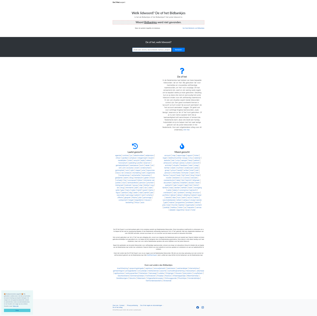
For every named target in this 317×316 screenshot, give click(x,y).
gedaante (119, 178)
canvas (198, 207)
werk (184, 198)
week (173, 168)
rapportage (181, 155)
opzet (145, 190)
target (131, 200)
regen (165, 158)
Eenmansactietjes (137, 276)
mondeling (137, 173)
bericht (188, 180)
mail (196, 170)
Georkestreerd (123, 276)
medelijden (122, 160)
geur (123, 190)
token (180, 207)
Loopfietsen (198, 273)
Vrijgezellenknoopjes (155, 278)
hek (173, 160)
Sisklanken (143, 273)
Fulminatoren (151, 276)
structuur (196, 193)
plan (140, 198)
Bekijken (178, 50)
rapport (190, 155)
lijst (183, 180)
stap (140, 185)
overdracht (167, 193)
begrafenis (139, 200)
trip (125, 180)
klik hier (187, 130)
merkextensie (153, 271)
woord (172, 175)
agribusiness (119, 273)
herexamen (146, 175)
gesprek (127, 198)
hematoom (139, 178)
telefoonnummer (175, 158)
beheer (184, 188)
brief (192, 170)
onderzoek (189, 168)
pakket (196, 160)
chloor (118, 158)
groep (167, 170)
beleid (193, 195)
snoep (192, 200)
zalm (132, 170)
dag (130, 193)
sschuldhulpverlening (176, 271)
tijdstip (146, 185)
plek (136, 188)
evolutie (130, 168)
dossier (191, 183)
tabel (178, 180)
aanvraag (129, 195)
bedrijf (179, 170)
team (198, 183)
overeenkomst (169, 180)
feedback (184, 165)
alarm (126, 178)
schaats (119, 180)
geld (166, 202)
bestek (177, 188)
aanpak (184, 160)
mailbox (174, 207)
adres (196, 168)
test (190, 185)
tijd (183, 175)
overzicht (196, 163)
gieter (146, 178)
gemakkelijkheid (122, 165)
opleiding (132, 163)
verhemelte (135, 175)
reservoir (147, 163)
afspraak (196, 180)
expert (180, 185)
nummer (180, 168)
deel (190, 165)
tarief (139, 190)
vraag (196, 165)
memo (151, 190)
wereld (168, 198)
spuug (135, 185)
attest (179, 200)
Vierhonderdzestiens (154, 281)
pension (142, 183)
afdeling (187, 195)
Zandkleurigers (122, 278)
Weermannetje (192, 276)
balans (175, 190)
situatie (176, 165)
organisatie (190, 205)
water (135, 193)
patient (137, 195)
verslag (188, 193)
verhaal (175, 163)
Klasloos (168, 276)
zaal (141, 188)
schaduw (132, 158)
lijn (118, 188)
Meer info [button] (15, 306)
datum (197, 202)
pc (131, 155)
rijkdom (165, 188)
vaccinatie (121, 195)
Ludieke (161, 273)
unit (123, 168)
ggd (186, 185)
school (173, 170)
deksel (173, 195)
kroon (152, 178)
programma (180, 202)
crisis (178, 160)
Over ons (115, 305)
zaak (150, 188)
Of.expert (119, 2)
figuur (118, 193)
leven (188, 210)
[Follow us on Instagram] (202, 308)
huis (178, 198)
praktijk (166, 207)
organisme (151, 173)
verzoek (194, 178)
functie (174, 205)
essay (185, 158)
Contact (121, 305)
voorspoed (132, 180)
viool (124, 183)
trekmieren (171, 268)
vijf (120, 168)
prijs (164, 205)
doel (168, 205)
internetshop (194, 268)
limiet (198, 175)
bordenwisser (124, 175)
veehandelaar (182, 268)
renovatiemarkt (160, 268)
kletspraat (119, 185)
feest (190, 160)
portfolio (166, 195)
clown (137, 168)
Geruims (132, 278)
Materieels (141, 278)
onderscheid (145, 168)
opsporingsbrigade (136, 268)
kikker (140, 180)
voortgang (198, 188)
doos (118, 173)
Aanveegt (153, 273)
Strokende (167, 281)
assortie (163, 271)
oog (152, 185)
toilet (130, 160)
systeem (181, 193)
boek (179, 175)
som (127, 170)
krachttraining (122, 268)
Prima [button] (17, 310)
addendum (149, 155)
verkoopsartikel (132, 273)
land (187, 175)
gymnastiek (119, 170)
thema (134, 198)
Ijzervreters (187, 273)
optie (118, 190)
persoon (168, 173)
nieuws (147, 200)
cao (145, 188)
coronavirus (183, 190)
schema (149, 195)
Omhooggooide (171, 278)
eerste (199, 200)
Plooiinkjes (182, 278)
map (174, 155)
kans (128, 190)
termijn (167, 168)
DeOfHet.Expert (152, 255)
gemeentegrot (118, 271)
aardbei (125, 158)
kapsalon (191, 207)
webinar (197, 158)
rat (122, 173)
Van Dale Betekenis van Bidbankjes (193, 28)
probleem (189, 202)
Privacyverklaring (132, 305)
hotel (193, 210)
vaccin (189, 198)
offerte (120, 198)
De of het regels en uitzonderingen (151, 305)
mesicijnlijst (190, 271)
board (151, 158)
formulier (185, 173)
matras (171, 202)
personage (147, 198)
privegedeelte (131, 271)
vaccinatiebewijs (169, 200)
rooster (168, 178)
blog (131, 178)
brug (122, 188)
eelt (143, 173)
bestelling (129, 202)
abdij (143, 160)
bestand (176, 178)
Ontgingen (170, 273)
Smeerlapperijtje (179, 276)
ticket (196, 155)
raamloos (148, 268)
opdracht (168, 185)
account (167, 155)
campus (186, 200)
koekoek (128, 185)
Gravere (178, 273)
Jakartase (200, 271)
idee (174, 198)
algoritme (180, 210)
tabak (147, 165)
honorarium (123, 163)
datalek (172, 210)
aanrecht (193, 190)
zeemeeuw (134, 165)
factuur (166, 175)
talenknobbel (139, 155)
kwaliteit (184, 183)
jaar (151, 193)
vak (174, 193)
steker (148, 160)
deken (179, 195)
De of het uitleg (117, 307)
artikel (186, 170)
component (123, 200)
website (167, 160)
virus (191, 158)
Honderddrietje (194, 278)
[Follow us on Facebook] (197, 308)
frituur (137, 202)
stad (141, 193)
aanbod (125, 193)
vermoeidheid (132, 183)
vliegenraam (142, 158)
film (197, 173)
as (185, 207)
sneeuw (128, 173)
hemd (196, 185)
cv (182, 178)
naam (192, 173)
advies (182, 163)
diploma (176, 183)
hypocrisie (151, 170)
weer (200, 195)
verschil (136, 160)
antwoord (167, 163)
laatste (181, 205)
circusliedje (142, 271)
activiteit (168, 165)
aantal (146, 193)
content (199, 205)
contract (126, 155)
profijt (140, 163)
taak (175, 185)
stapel (138, 170)
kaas (171, 188)
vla (152, 165)
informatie (176, 173)
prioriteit (150, 183)
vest (143, 195)
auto (142, 202)
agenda (118, 155)
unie (143, 170)
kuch (142, 165)
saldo (169, 190)
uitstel (188, 163)
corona (186, 178)
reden (133, 190)
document (167, 183)
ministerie (129, 188)
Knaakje (160, 276)
